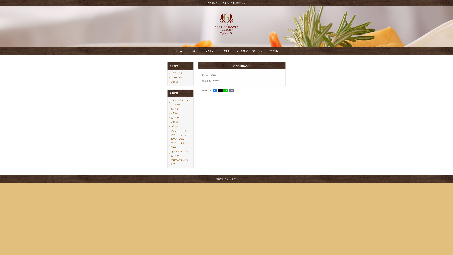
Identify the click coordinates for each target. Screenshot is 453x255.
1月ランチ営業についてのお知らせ (180, 102)
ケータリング (242, 51)
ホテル (195, 51)
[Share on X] (220, 90)
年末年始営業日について (179, 162)
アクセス (274, 51)
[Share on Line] (225, 90)
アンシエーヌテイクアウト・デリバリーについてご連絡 (179, 135)
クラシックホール (178, 73)
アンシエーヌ (176, 77)
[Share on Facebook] (215, 90)
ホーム (179, 51)
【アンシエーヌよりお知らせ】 (179, 154)
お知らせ (175, 82)
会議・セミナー (258, 51)
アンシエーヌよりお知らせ (179, 145)
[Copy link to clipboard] (231, 90)
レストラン (210, 51)
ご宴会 (226, 51)
